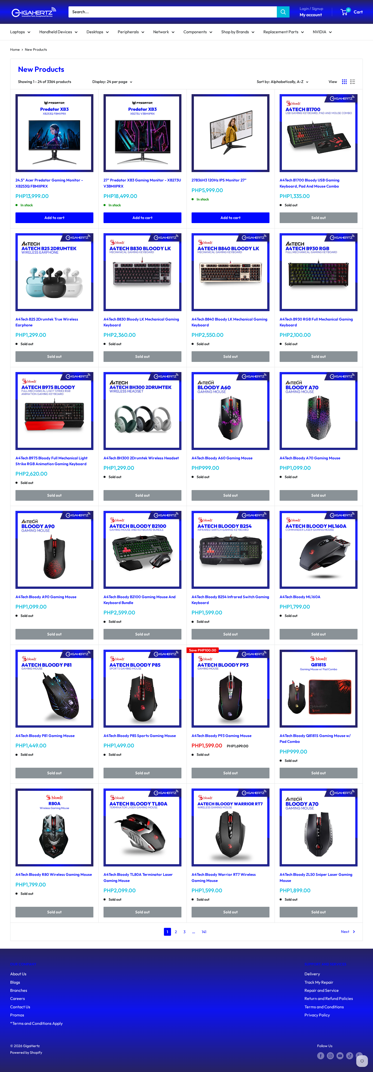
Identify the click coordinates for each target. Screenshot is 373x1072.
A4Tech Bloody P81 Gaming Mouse (45, 735)
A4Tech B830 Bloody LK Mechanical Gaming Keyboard (141, 322)
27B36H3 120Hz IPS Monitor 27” (219, 180)
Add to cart (54, 217)
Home (15, 49)
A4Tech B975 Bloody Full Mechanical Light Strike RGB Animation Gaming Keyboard (51, 461)
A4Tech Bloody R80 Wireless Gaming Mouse (53, 874)
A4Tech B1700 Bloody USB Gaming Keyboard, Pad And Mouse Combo (310, 183)
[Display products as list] (352, 81)
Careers (17, 998)
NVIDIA (319, 31)
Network (161, 31)
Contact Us (20, 1006)
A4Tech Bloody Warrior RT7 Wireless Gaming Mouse (224, 877)
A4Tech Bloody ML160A (300, 596)
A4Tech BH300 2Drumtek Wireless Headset (141, 458)
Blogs (15, 982)
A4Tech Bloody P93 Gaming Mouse (221, 735)
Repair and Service (321, 990)
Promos (17, 1014)
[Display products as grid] (344, 81)
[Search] (283, 12)
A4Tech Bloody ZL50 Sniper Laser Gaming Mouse (316, 877)
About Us (18, 973)
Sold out (318, 217)
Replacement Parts (280, 31)
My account (311, 14)
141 (204, 931)
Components (195, 31)
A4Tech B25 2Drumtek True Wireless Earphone (46, 322)
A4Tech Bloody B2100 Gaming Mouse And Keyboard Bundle (140, 599)
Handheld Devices (55, 31)
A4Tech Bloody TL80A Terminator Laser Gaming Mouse (138, 877)
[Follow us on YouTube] (340, 1055)
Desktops (95, 31)
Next (345, 931)
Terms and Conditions (324, 1006)
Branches (18, 990)
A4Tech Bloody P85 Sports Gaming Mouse (140, 735)
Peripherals (128, 31)
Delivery (312, 973)
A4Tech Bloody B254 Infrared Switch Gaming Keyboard (230, 599)
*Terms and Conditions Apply (36, 1023)
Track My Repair (318, 982)
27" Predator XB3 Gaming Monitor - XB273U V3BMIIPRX (142, 183)
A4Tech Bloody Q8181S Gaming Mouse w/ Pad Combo (315, 738)
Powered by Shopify (26, 1052)
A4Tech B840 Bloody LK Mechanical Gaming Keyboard (229, 322)
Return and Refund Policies (328, 998)
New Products (36, 49)
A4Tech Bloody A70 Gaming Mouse (310, 458)
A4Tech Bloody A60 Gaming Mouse (222, 458)
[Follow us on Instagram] (330, 1055)
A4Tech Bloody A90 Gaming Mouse (45, 596)
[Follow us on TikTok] (349, 1055)
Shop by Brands (235, 31)
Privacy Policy (317, 1014)
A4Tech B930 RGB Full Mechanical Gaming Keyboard (316, 322)
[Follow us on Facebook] (320, 1055)
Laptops (17, 31)
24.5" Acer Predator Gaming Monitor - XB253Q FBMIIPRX (49, 183)
